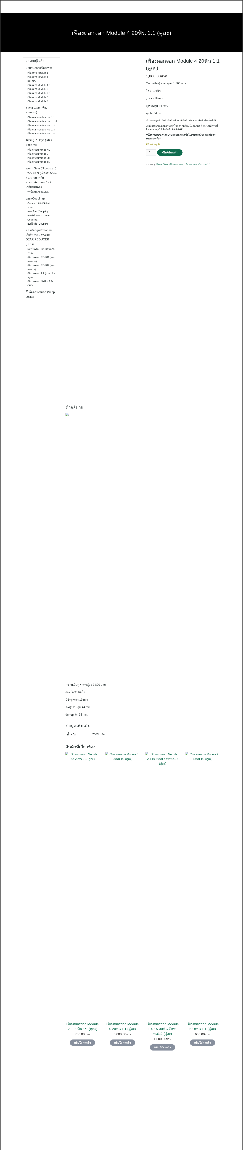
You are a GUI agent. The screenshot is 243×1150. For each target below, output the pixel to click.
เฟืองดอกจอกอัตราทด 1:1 (197, 164)
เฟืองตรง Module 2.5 (38, 93)
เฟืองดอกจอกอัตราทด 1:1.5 (42, 121)
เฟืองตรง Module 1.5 (38, 85)
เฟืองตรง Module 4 (37, 101)
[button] (17, 1103)
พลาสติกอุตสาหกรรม (39, 230)
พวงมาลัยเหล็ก (35, 177)
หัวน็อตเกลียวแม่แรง (38, 191)
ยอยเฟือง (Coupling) (38, 211)
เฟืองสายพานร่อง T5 (38, 161)
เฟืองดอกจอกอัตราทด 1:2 (41, 125)
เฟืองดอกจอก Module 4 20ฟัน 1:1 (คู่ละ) (121, 33)
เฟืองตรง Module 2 (37, 89)
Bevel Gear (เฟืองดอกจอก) (169, 164)
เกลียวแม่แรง (34, 186)
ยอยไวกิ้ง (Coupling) (38, 223)
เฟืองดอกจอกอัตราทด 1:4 (41, 133)
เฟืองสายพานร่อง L (37, 153)
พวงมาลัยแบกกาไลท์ (38, 182)
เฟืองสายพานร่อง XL (38, 149)
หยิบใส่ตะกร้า (169, 152)
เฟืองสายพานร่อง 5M (38, 157)
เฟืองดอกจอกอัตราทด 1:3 (41, 129)
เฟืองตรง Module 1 (37, 72)
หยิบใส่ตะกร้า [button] (82, 1042)
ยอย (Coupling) (35, 198)
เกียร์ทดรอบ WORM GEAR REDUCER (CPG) (38, 239)
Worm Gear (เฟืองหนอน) (41, 168)
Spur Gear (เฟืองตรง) (39, 67)
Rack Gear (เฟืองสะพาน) (41, 173)
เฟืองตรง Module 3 (37, 97)
